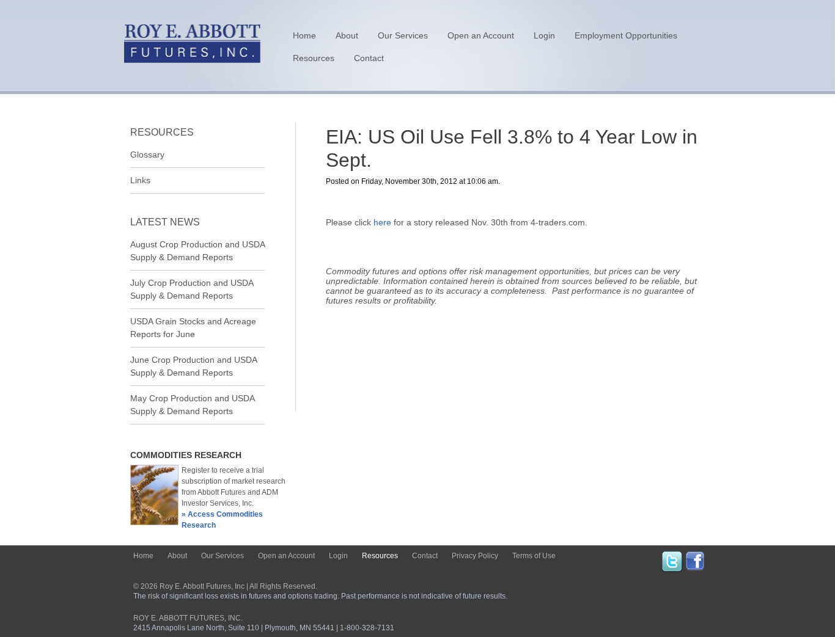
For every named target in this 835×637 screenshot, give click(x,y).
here (382, 222)
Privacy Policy (475, 555)
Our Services (403, 35)
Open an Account (480, 35)
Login (544, 35)
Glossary (147, 154)
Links (140, 180)
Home (304, 35)
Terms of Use (534, 555)
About (347, 35)
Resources (313, 58)
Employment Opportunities (626, 35)
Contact (369, 58)
